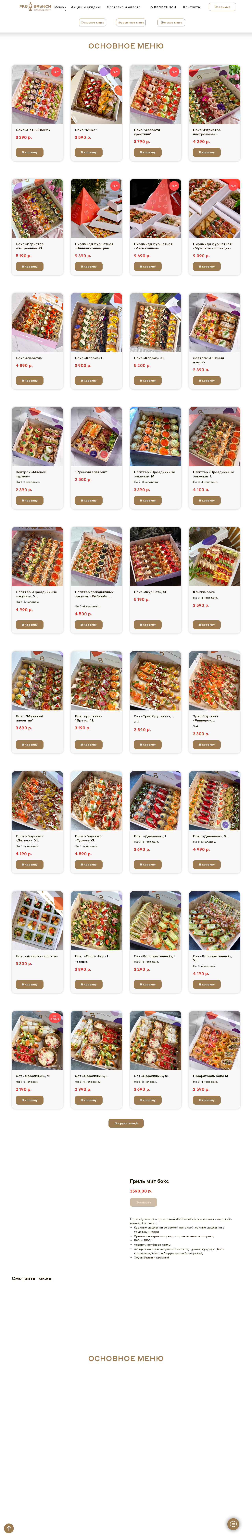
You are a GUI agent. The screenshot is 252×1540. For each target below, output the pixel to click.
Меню (59, 7)
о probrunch (163, 7)
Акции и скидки (85, 7)
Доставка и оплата (124, 7)
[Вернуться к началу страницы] (9, 1528)
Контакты (192, 7)
